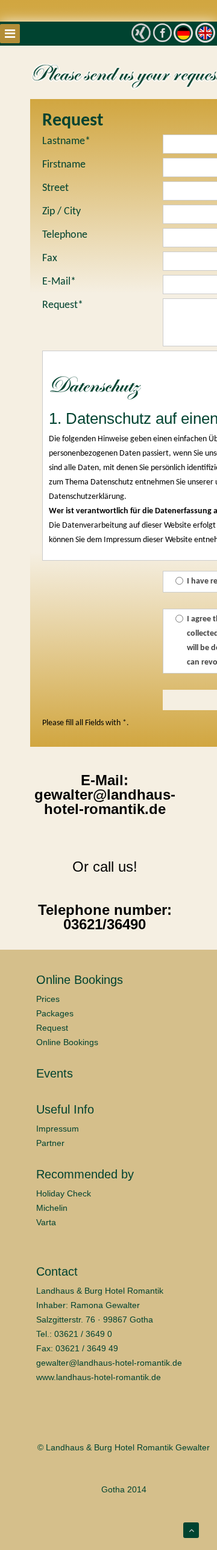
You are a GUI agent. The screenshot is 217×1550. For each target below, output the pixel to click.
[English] (205, 32)
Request (62, 305)
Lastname (66, 141)
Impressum (57, 1128)
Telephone (64, 235)
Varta (46, 1222)
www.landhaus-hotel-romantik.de (98, 1377)
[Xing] (141, 33)
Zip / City (61, 211)
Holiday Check (63, 1193)
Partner (50, 1143)
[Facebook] (162, 32)
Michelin (52, 1208)
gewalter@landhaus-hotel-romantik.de (109, 1363)
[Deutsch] (183, 32)
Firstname (64, 164)
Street (55, 188)
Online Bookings (67, 1042)
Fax (49, 258)
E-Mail (59, 282)
